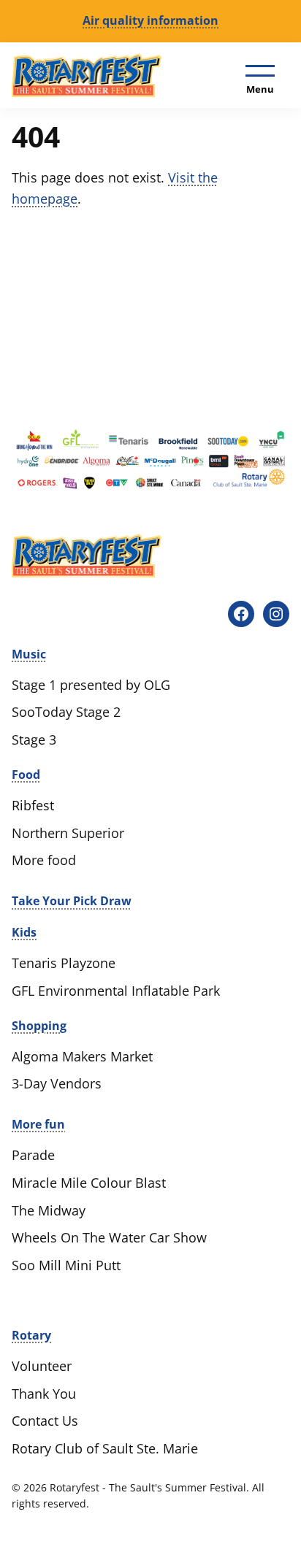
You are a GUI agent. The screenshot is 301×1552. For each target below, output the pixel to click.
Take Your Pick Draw (72, 901)
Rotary (31, 1335)
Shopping (39, 1026)
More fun (38, 1124)
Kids (24, 932)
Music (29, 654)
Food (26, 775)
